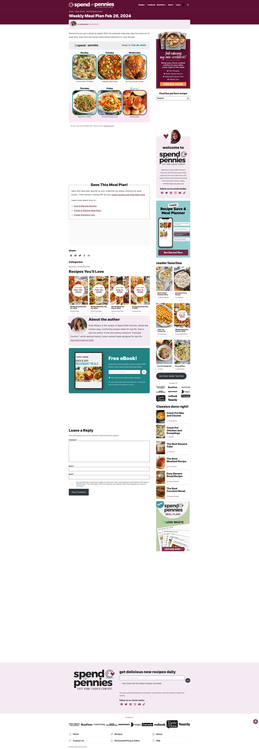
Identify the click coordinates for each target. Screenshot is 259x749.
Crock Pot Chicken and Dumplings (174, 430)
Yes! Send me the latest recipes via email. (126, 378)
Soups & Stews (164, 297)
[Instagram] (175, 193)
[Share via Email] (89, 256)
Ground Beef (173, 466)
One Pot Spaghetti (164, 366)
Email (71, 474)
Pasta (161, 369)
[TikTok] (184, 193)
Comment (73, 440)
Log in (178, 5)
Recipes (142, 5)
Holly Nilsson (84, 24)
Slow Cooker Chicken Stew (162, 294)
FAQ (158, 740)
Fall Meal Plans (74, 311)
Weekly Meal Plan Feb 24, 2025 (99, 307)
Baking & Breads (174, 481)
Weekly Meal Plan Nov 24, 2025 (78, 307)
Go (144, 372)
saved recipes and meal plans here (128, 194)
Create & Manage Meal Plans (87, 210)
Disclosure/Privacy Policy (127, 740)
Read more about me (176, 184)
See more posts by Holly (82, 340)
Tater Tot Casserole (161, 330)
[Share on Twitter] (80, 256)
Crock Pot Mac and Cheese (175, 414)
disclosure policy (109, 126)
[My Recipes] (183, 5)
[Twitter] (166, 193)
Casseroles (163, 334)
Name (71, 466)
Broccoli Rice (180, 366)
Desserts (171, 451)
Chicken (171, 437)
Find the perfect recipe (173, 93)
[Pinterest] (171, 193)
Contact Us (78, 740)
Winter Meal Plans (94, 11)
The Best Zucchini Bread (176, 490)
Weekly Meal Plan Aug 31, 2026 (181, 330)
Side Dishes (181, 369)
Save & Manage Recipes (85, 206)
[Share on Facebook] (75, 256)
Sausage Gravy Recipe (181, 294)
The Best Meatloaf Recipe (176, 460)
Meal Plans (161, 5)
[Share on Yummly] (84, 256)
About (170, 5)
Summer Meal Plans (117, 311)
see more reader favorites (171, 376)
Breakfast (180, 297)
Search (188, 98)
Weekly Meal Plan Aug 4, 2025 (117, 307)
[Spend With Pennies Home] (91, 5)
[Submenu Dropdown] (145, 4)
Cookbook (151, 5)
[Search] (188, 5)
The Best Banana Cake (177, 445)
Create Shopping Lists (84, 215)
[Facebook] (162, 193)
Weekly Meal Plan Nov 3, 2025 (140, 307)
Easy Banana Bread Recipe (175, 475)
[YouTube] (180, 193)
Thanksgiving (173, 421)
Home (71, 11)
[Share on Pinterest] (71, 256)
